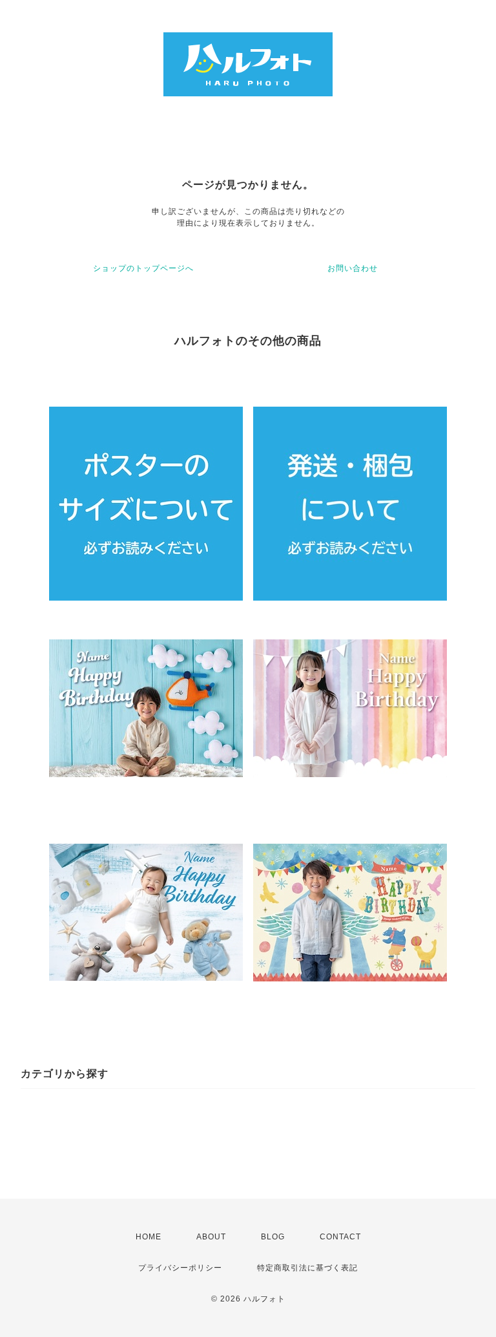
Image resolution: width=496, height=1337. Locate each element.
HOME (148, 1236)
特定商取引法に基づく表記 (307, 1267)
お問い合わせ (352, 268)
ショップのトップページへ (143, 268)
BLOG (273, 1236)
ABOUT (211, 1236)
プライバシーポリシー (180, 1267)
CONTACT (340, 1236)
